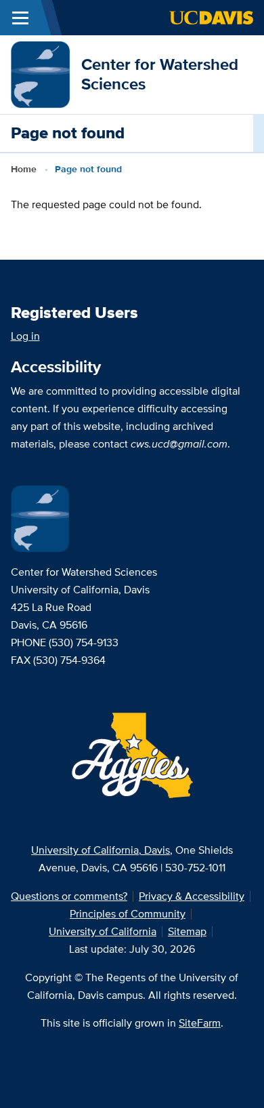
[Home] (40, 73)
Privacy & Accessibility (191, 896)
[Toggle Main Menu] (20, 17)
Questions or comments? (69, 896)
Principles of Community (127, 914)
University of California (102, 931)
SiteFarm (200, 1023)
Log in (25, 336)
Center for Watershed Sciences (159, 74)
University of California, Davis (100, 850)
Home (24, 169)
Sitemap (187, 931)
